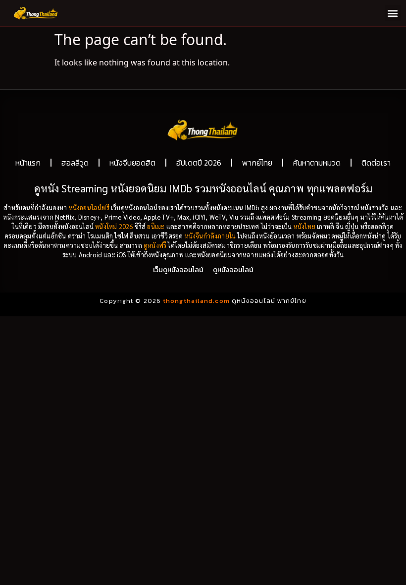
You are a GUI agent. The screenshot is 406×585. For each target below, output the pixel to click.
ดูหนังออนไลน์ (233, 270)
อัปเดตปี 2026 (198, 163)
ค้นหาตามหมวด (317, 163)
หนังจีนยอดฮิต (132, 163)
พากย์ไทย (257, 163)
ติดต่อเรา (376, 163)
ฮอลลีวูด (75, 163)
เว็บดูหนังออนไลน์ (178, 270)
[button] (393, 13)
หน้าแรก (28, 163)
